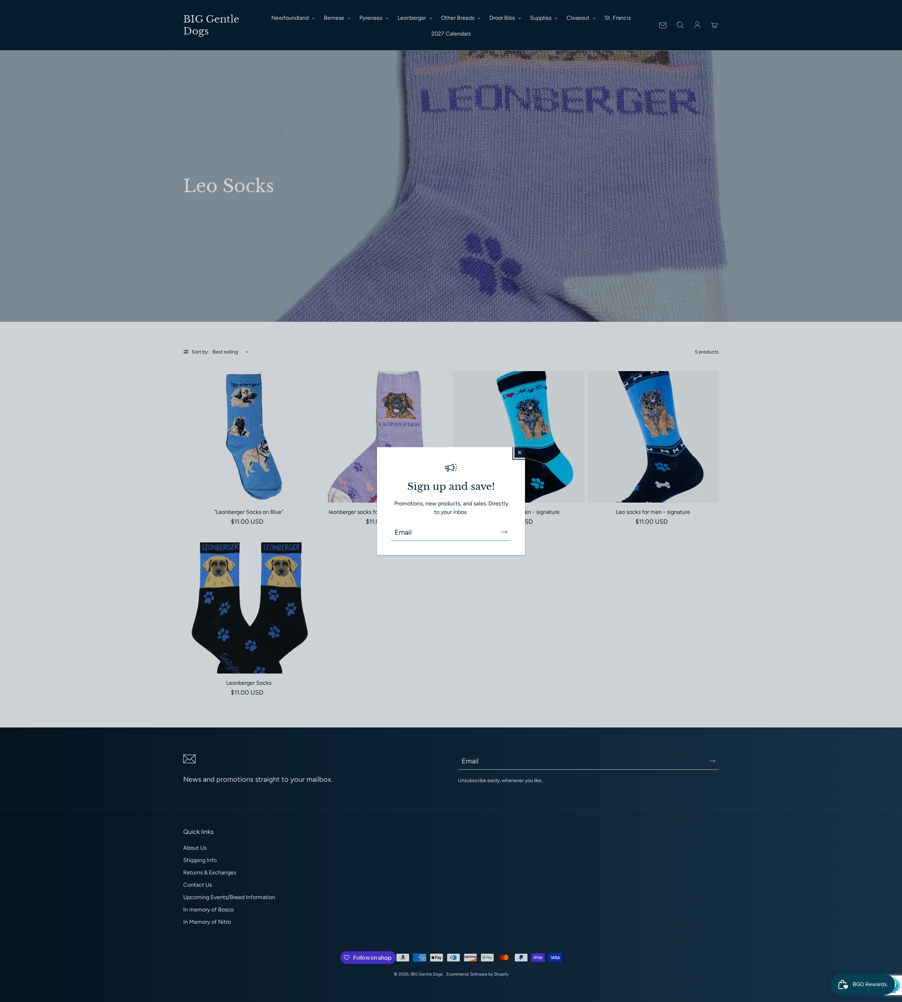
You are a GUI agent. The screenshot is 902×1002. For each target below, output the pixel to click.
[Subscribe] (504, 532)
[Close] (519, 452)
